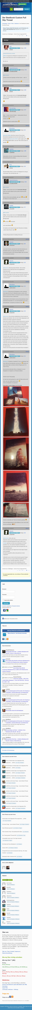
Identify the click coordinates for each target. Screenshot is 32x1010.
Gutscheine (4, 986)
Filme (12, 23)
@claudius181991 (14, 138)
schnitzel (8, 780)
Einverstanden (22, 4)
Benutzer (4, 589)
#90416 (27, 85)
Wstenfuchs (9, 896)
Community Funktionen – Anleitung (10, 989)
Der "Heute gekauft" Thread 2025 (9, 835)
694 (25, 243)
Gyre (7, 760)
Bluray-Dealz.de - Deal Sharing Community (17, 633)
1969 (25, 48)
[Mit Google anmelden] (7, 611)
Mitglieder (4, 875)
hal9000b (11, 149)
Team (8, 951)
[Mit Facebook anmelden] (4, 611)
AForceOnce (12, 128)
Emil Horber (9, 883)
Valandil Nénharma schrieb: (9, 53)
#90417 (27, 105)
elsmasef (11, 242)
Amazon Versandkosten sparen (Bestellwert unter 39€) (14, 984)
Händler (5, 543)
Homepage (4, 23)
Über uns (4, 951)
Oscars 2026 (5, 847)
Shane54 (8, 806)
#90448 (27, 239)
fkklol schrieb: (6, 75)
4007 (25, 109)
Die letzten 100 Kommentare (8, 750)
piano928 (9, 887)
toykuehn (17, 29)
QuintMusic (9, 891)
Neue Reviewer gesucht (7, 828)
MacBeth (11, 205)
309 (25, 166)
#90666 (27, 351)
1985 (25, 150)
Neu (3, 879)
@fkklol (4, 55)
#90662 (27, 306)
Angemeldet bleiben (8, 600)
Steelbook (16, 23)
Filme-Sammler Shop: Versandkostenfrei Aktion (12, 831)
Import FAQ (5, 987)
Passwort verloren (16, 606)
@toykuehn (5, 291)
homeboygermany (10, 900)
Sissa (10, 164)
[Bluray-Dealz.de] (11, 5)
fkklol (10, 46)
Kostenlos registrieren (7, 606)
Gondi (8, 908)
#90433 (27, 177)
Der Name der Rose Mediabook (9, 844)
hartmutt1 (9, 917)
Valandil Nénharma (13, 68)
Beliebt (10, 879)
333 (25, 262)
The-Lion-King (12, 108)
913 (25, 130)
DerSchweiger (9, 765)
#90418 (27, 125)
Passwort (4, 594)
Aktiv (7, 879)
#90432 (27, 162)
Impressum (17, 951)
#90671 (27, 528)
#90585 (27, 281)
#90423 (27, 146)
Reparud (8, 921)
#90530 (27, 258)
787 (25, 207)
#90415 (27, 65)
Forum (9, 23)
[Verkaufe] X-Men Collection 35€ (9, 856)
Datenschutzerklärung (7, 953)
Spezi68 (8, 913)
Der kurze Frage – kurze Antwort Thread (19, 780)
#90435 (27, 202)
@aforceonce (6, 267)
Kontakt (12, 951)
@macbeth (5, 135)
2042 (25, 69)
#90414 (27, 43)
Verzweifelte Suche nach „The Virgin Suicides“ (12, 838)
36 (26, 35)
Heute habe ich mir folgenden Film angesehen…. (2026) (14, 818)
